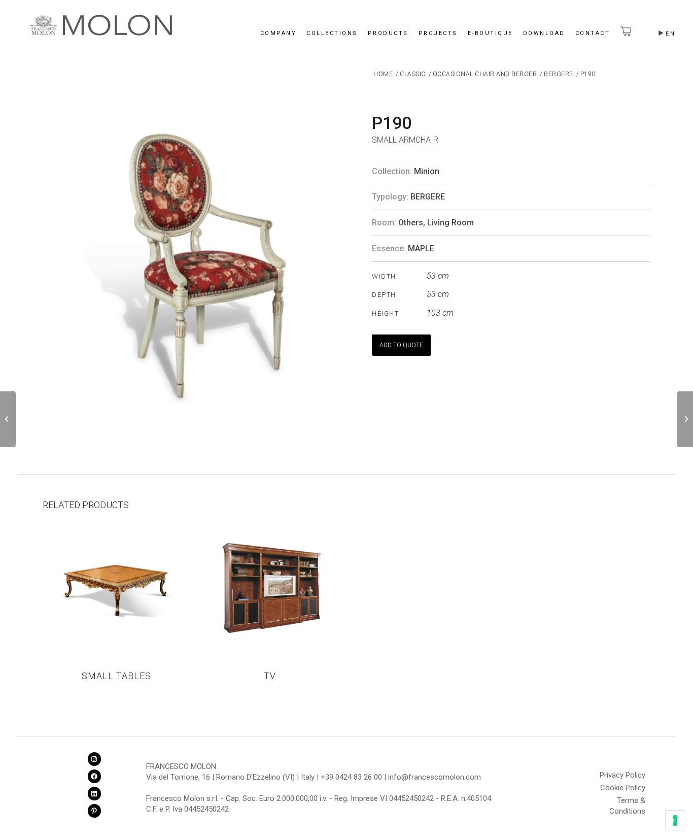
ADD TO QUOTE (401, 345)
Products (388, 33)
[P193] (685, 419)
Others (410, 222)
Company (278, 33)
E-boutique (490, 33)
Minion (426, 171)
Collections (332, 33)
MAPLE (421, 248)
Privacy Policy (622, 775)
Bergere (427, 197)
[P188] (8, 419)
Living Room (450, 222)
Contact (592, 33)
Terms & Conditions (627, 802)
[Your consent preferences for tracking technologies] (675, 820)
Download (544, 33)
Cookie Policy (622, 787)
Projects (438, 33)
